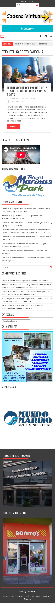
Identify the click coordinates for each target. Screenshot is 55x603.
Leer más (13, 126)
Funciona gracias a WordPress (15, 596)
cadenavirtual (29, 98)
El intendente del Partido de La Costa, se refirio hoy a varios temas (27, 91)
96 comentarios (18, 101)
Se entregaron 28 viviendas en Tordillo (32, 280)
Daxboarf (6, 291)
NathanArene (7, 280)
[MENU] (2, 36)
